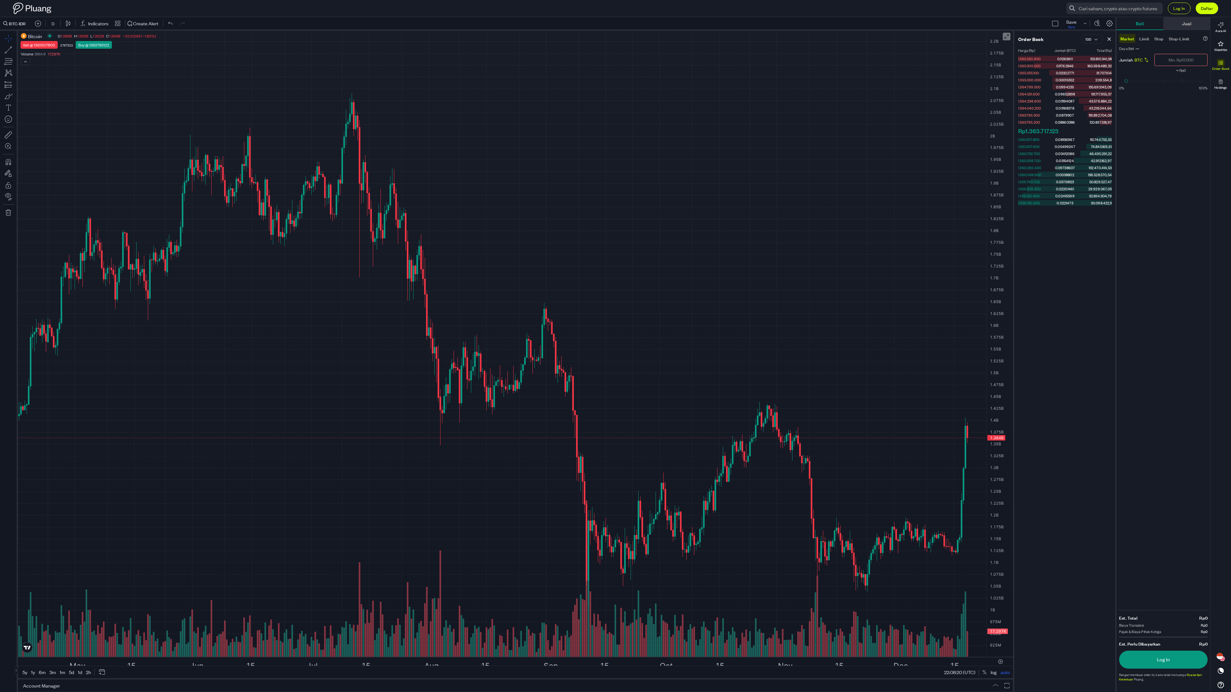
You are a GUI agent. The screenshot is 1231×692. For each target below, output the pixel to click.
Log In (1179, 8)
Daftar (1207, 8)
